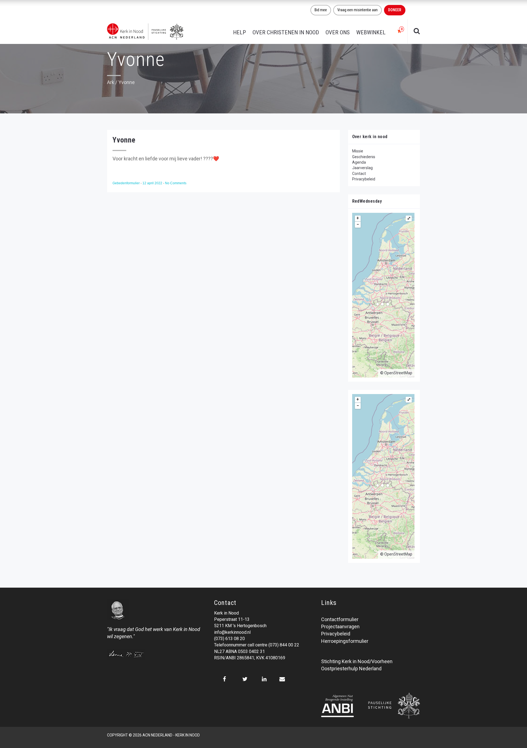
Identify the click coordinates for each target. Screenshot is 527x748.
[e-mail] (282, 679)
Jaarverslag (362, 168)
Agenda (359, 162)
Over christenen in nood (286, 32)
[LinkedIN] (264, 679)
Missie (357, 151)
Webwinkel (371, 32)
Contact (359, 173)
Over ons (338, 32)
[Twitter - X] (245, 679)
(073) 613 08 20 (229, 638)
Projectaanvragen (340, 626)
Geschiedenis (363, 157)
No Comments (175, 183)
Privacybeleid (363, 179)
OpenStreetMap (398, 373)
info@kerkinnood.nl (232, 632)
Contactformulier (339, 619)
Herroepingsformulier (344, 641)
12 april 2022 (152, 183)
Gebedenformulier (127, 183)
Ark (110, 82)
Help (239, 32)
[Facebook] (224, 679)
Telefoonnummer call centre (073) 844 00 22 (256, 644)
